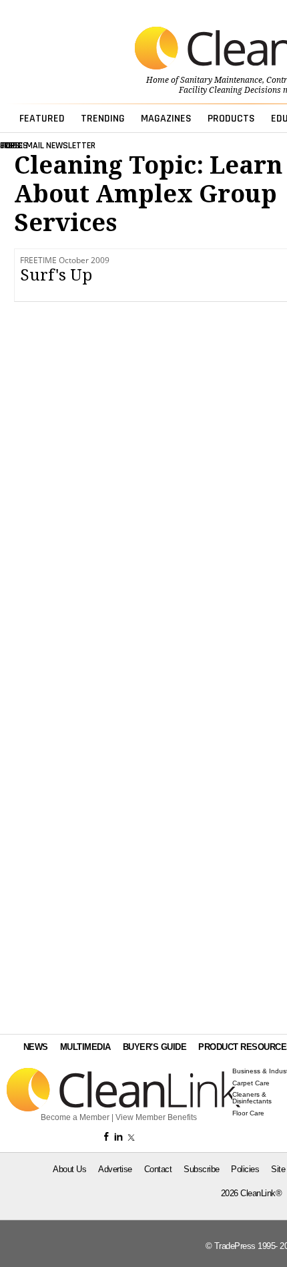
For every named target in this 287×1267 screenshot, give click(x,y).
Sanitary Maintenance (221, 80)
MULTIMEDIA (85, 1047)
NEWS (35, 1047)
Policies (245, 1169)
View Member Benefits (156, 1117)
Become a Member (75, 1117)
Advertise (115, 1169)
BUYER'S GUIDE (155, 1047)
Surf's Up (56, 275)
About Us (69, 1169)
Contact (158, 1169)
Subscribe (202, 1169)
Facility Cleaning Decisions (230, 90)
